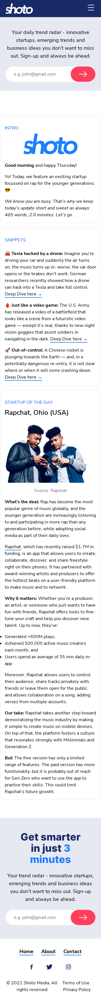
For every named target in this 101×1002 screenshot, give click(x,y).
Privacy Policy (77, 990)
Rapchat (13, 547)
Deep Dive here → (23, 294)
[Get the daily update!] (83, 74)
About (48, 951)
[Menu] (90, 7)
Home (26, 951)
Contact (72, 951)
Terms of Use (75, 983)
